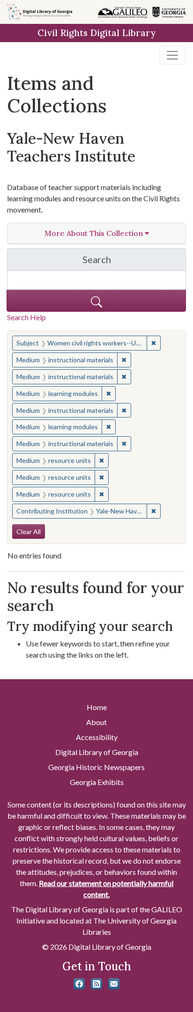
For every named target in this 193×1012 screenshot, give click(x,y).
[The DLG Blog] (96, 984)
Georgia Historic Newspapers (96, 767)
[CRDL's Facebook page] (79, 984)
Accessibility (97, 737)
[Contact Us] (113, 984)
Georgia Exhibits (97, 781)
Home (97, 707)
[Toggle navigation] (172, 55)
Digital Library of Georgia (96, 752)
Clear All (28, 531)
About (96, 722)
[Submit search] (96, 301)
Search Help (26, 317)
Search (134, 262)
